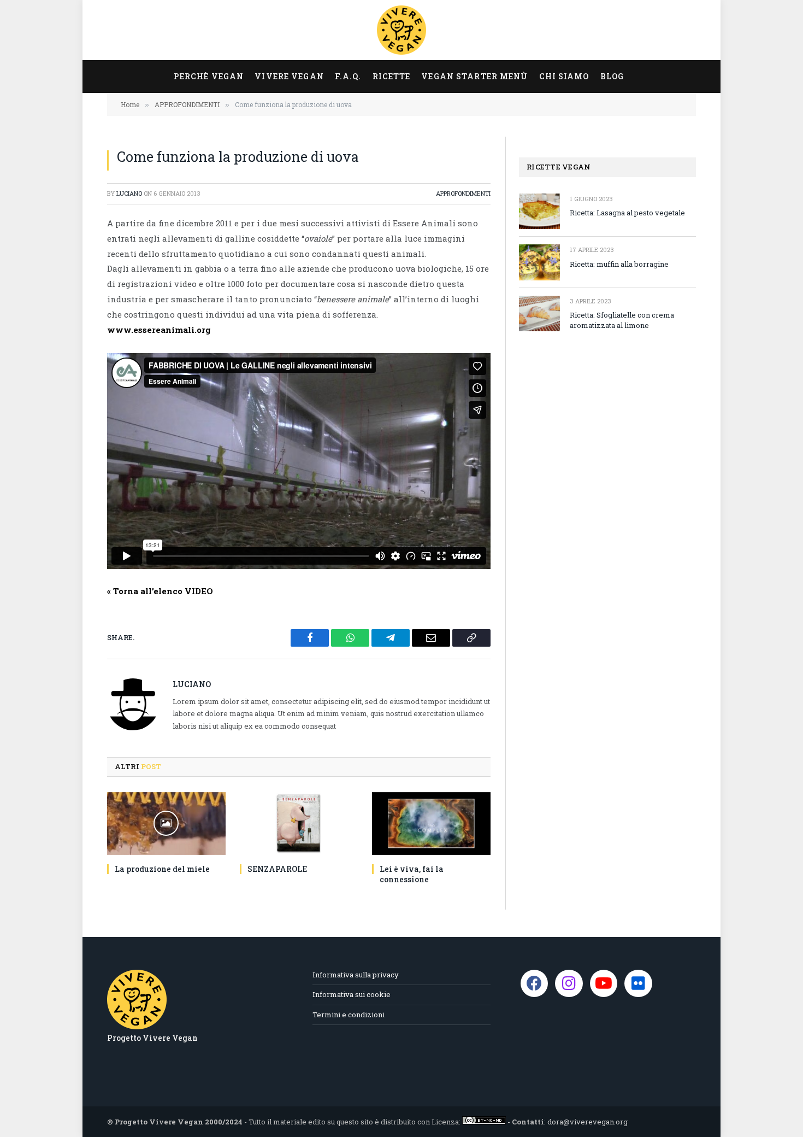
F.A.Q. (348, 76)
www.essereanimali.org (159, 329)
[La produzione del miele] (166, 823)
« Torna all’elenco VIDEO (160, 590)
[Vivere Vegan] (401, 30)
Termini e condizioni (348, 1014)
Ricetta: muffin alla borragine (619, 264)
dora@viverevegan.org (587, 1122)
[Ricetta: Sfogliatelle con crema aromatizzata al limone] (539, 313)
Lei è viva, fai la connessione (412, 874)
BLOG (612, 76)
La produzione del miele (162, 869)
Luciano (129, 193)
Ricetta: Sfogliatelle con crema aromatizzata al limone (622, 320)
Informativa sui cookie (351, 994)
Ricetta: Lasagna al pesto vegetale (627, 213)
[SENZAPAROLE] (299, 823)
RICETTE (392, 76)
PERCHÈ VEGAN (209, 76)
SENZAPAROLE (277, 869)
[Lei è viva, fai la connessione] (431, 823)
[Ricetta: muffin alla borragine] (539, 262)
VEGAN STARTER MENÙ (474, 76)
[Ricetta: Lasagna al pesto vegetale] (539, 211)
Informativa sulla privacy (355, 975)
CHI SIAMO (564, 76)
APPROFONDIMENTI (463, 193)
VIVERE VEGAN (289, 76)
